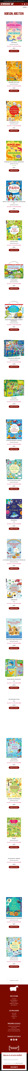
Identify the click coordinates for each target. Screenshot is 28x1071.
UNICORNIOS (14, 42)
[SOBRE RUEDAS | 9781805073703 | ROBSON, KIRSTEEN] (14, 589)
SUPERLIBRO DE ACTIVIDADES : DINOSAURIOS (14, 161)
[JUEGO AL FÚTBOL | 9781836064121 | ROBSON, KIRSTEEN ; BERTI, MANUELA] (14, 230)
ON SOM (14, 1014)
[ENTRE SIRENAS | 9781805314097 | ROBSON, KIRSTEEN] (14, 748)
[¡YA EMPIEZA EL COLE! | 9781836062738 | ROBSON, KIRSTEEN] (14, 111)
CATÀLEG (14, 998)
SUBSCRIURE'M (14, 1067)
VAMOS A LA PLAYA (14, 957)
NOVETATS (14, 1002)
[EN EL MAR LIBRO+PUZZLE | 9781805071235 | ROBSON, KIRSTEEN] (14, 706)
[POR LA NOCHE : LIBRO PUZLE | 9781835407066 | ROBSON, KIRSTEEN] (14, 348)
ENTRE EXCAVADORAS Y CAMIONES (14, 440)
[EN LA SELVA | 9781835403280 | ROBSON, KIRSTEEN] (14, 388)
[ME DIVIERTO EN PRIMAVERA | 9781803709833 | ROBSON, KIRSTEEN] (14, 788)
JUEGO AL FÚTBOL (14, 241)
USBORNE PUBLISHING (14, 44)
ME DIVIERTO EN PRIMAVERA (14, 798)
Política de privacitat (14, 1031)
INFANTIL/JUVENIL (14, 1003)
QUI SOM (14, 1013)
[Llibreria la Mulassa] (7, 3)
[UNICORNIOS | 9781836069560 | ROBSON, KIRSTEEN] (14, 31)
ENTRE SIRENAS (14, 759)
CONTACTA (14, 1016)
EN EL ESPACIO (14, 520)
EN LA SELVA (14, 398)
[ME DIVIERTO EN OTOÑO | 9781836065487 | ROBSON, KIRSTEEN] (14, 71)
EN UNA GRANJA (14, 279)
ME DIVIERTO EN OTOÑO (14, 82)
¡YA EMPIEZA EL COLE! (14, 122)
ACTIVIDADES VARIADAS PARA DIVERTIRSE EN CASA (14, 559)
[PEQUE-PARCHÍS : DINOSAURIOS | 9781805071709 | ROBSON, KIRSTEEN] (14, 668)
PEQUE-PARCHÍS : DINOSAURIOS (14, 679)
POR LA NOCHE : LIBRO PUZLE (14, 358)
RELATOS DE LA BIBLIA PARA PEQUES (14, 639)
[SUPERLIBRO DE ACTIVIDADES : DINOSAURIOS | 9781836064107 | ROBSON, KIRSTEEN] (14, 151)
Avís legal (14, 1027)
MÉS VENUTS (14, 1005)
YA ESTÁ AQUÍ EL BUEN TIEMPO (14, 480)
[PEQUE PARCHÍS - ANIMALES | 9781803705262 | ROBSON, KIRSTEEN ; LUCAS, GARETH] (14, 867)
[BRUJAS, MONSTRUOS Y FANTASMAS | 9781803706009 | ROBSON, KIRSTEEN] (14, 907)
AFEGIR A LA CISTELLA (14, 51)
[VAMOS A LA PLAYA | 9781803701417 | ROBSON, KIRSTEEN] (14, 947)
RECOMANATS (14, 1000)
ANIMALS (14, 838)
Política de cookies (14, 1029)
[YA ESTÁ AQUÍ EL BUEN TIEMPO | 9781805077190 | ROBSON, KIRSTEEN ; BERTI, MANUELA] (14, 469)
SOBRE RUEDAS (14, 599)
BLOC (14, 1018)
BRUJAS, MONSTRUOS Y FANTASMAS (14, 918)
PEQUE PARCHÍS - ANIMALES (14, 878)
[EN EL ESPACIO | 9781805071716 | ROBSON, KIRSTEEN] (14, 509)
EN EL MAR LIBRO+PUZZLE (14, 716)
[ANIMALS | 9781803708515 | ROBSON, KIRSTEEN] (14, 827)
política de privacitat (19, 1063)
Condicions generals (14, 1026)
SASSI (14, 521)
